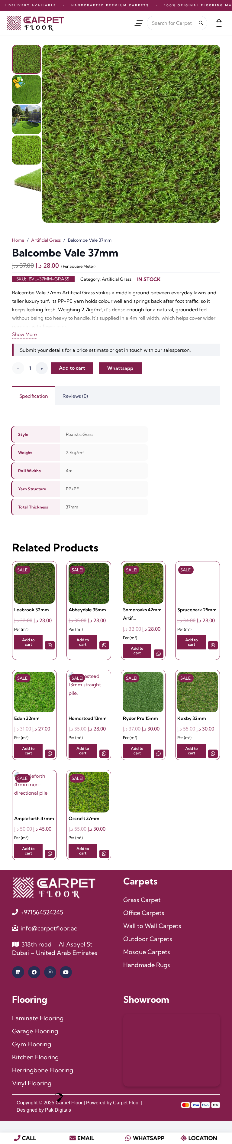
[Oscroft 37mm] (89, 792)
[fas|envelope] (73, 1138)
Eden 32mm (27, 718)
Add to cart (72, 368)
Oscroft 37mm (84, 818)
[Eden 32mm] (34, 692)
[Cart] (219, 23)
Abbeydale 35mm (87, 610)
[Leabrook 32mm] (34, 583)
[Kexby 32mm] (197, 692)
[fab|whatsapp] (128, 1138)
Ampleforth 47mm (34, 818)
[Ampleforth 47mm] (34, 792)
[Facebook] (34, 972)
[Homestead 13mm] (89, 692)
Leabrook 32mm (31, 610)
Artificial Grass (46, 240)
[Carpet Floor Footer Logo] (53, 887)
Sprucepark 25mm (197, 610)
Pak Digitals (58, 1110)
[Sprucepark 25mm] (197, 583)
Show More (24, 334)
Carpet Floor (69, 1102)
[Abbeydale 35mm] (89, 583)
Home (18, 240)
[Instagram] (50, 972)
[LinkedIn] (18, 972)
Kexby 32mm (191, 718)
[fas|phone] (17, 1138)
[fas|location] (184, 1138)
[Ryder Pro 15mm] (143, 692)
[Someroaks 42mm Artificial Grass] (143, 583)
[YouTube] (66, 972)
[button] (138, 23)
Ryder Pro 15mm (140, 718)
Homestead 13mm (88, 718)
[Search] (201, 23)
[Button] (50, 645)
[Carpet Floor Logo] (35, 23)
